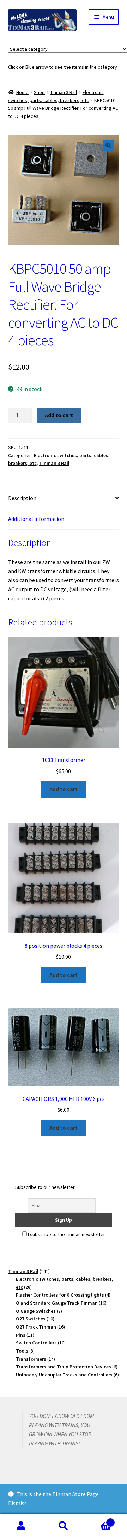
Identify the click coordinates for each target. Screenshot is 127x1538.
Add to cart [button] (63, 789)
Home (22, 92)
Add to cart (59, 414)
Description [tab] (22, 498)
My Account (21, 1526)
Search (63, 1526)
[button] (108, 145)
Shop (39, 92)
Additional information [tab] (36, 518)
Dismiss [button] (17, 1503)
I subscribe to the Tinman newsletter (66, 1234)
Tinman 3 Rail (63, 92)
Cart (98, 1520)
